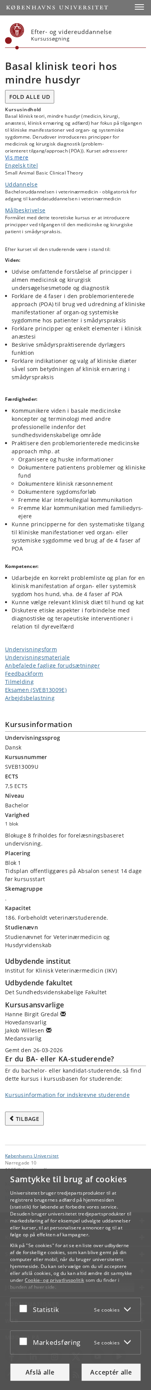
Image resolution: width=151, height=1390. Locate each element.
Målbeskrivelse (25, 210)
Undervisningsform (31, 649)
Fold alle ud (29, 96)
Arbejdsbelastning (30, 698)
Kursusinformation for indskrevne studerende (67, 1094)
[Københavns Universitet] (14, 36)
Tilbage (27, 1118)
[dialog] (75, 1279)
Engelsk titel (21, 165)
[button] (139, 7)
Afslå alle (40, 1372)
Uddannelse (21, 184)
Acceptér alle (111, 1372)
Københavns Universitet (32, 1156)
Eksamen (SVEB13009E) (36, 689)
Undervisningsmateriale (37, 657)
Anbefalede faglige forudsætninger (52, 665)
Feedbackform (24, 673)
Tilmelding (19, 681)
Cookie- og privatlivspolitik (54, 1280)
